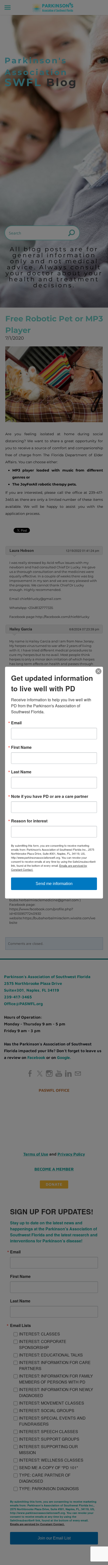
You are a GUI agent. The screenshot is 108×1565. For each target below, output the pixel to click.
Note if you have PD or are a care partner (49, 796)
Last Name (21, 772)
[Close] (98, 671)
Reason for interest (29, 821)
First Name (21, 747)
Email (16, 723)
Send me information (54, 883)
